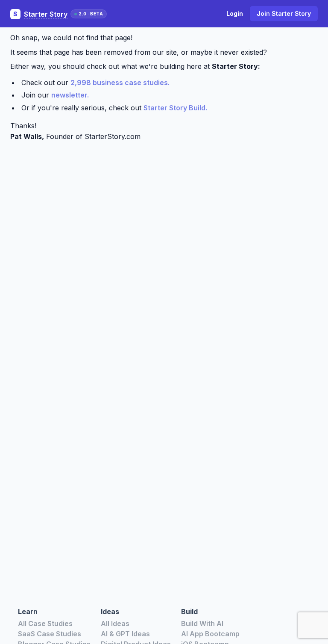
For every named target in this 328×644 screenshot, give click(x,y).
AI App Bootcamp (210, 633)
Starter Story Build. (175, 107)
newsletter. (70, 95)
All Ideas (115, 623)
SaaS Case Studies (49, 633)
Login (234, 13)
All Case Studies (45, 623)
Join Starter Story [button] (284, 13)
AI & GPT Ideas (125, 633)
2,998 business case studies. (120, 82)
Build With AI (202, 623)
